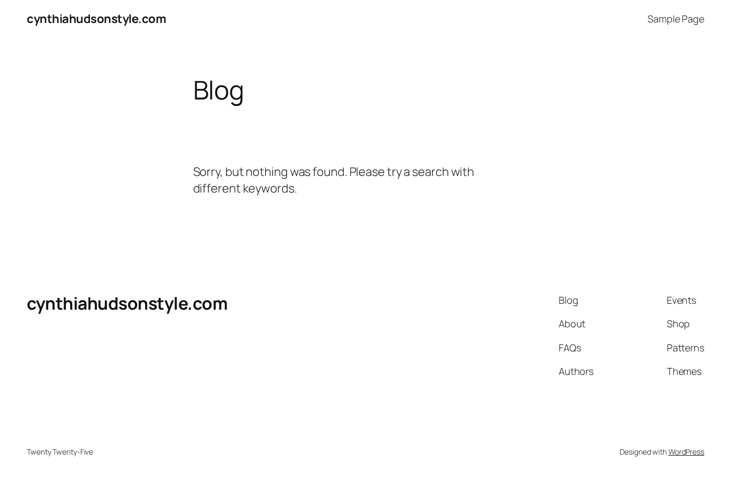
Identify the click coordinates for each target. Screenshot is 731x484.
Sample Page (676, 18)
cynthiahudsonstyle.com (96, 19)
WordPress (686, 452)
